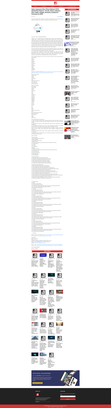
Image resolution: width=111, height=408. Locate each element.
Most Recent (44, 6)
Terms (49, 406)
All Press (52, 6)
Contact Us (61, 6)
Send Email (35, 239)
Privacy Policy (53, 406)
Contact (61, 406)
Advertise (57, 406)
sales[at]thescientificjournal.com (45, 401)
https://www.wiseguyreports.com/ (40, 242)
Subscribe (68, 399)
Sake (36, 38)
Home (36, 6)
